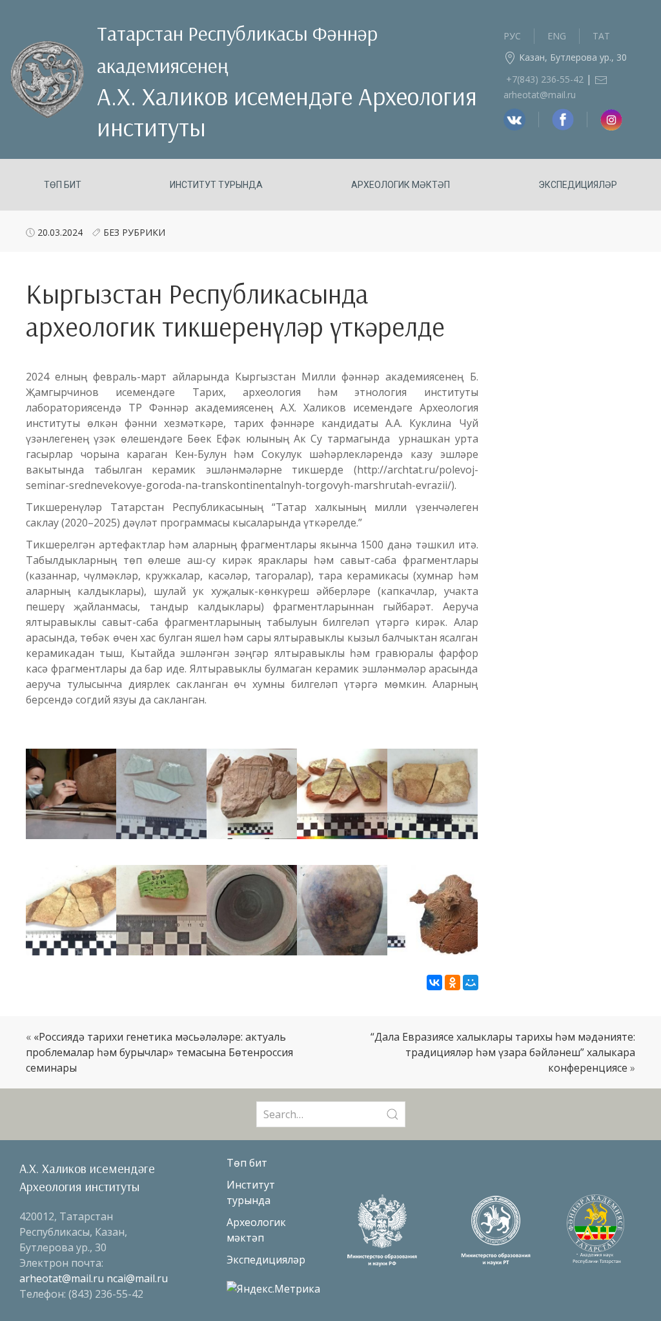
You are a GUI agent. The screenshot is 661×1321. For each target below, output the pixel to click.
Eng (556, 36)
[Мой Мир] (470, 982)
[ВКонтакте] (434, 982)
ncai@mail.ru (137, 1278)
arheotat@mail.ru (63, 1278)
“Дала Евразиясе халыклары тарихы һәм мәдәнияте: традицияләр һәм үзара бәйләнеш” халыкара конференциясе (503, 1052)
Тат (601, 36)
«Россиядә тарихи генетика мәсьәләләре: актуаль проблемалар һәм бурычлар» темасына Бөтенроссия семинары (159, 1052)
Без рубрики (134, 232)
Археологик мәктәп (400, 185)
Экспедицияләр (577, 185)
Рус (512, 36)
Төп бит (62, 185)
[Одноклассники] (452, 982)
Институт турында (216, 185)
